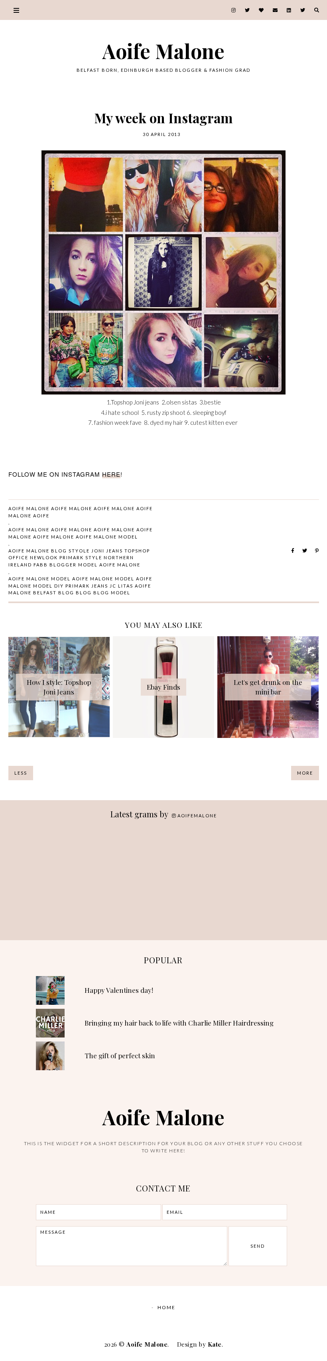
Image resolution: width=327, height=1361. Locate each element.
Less (20, 772)
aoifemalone (197, 815)
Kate (215, 1344)
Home (166, 1307)
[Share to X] (304, 550)
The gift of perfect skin (120, 1055)
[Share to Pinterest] (317, 550)
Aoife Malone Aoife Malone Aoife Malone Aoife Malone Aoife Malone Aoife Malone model (80, 533)
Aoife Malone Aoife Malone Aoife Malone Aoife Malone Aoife (80, 512)
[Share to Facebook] (292, 550)
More (305, 772)
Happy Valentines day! (119, 990)
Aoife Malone (163, 50)
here (111, 474)
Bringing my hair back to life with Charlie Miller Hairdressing (179, 1022)
